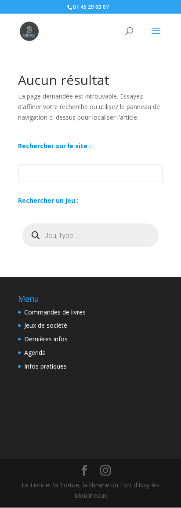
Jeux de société (45, 325)
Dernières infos (46, 339)
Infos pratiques (45, 366)
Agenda (35, 352)
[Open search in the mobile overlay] (90, 235)
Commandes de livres (55, 312)
